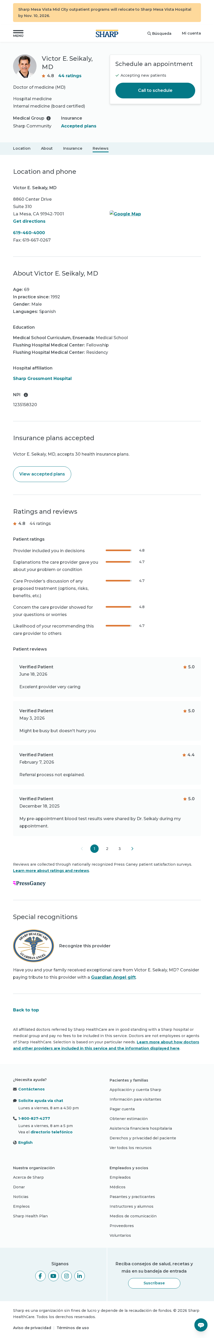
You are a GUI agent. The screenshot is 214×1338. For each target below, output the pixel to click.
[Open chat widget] (200, 1324)
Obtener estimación (129, 1118)
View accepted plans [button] (42, 474)
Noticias (20, 1196)
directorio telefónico (52, 1132)
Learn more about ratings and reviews (51, 870)
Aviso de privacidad (32, 1327)
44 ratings (69, 75)
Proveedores (122, 1225)
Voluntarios (120, 1235)
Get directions (29, 221)
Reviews (101, 148)
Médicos (118, 1187)
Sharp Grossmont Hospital (42, 378)
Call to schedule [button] (155, 90)
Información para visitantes (135, 1099)
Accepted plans (78, 126)
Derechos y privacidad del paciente (143, 1138)
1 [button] (94, 848)
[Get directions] (155, 214)
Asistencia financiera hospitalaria (141, 1128)
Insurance (72, 148)
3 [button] (119, 848)
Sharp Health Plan (30, 1216)
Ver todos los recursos (131, 1147)
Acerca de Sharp (28, 1177)
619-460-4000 (29, 232)
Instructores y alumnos (131, 1206)
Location (22, 148)
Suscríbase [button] (154, 1283)
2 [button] (107, 848)
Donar (19, 1187)
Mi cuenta (191, 33)
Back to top (26, 1009)
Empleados (120, 1177)
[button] (18, 33)
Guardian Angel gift (113, 977)
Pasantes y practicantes (132, 1196)
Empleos (21, 1206)
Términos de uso (73, 1327)
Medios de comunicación (133, 1216)
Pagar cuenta (122, 1109)
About (47, 148)
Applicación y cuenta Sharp (135, 1089)
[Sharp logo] (107, 33)
